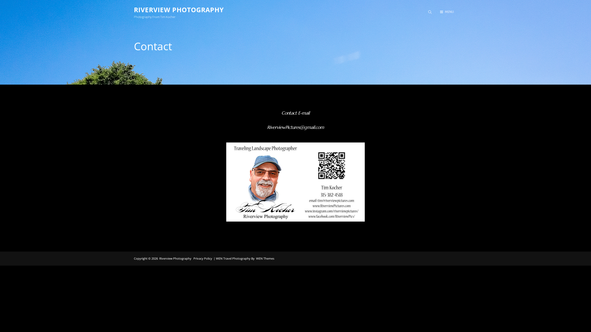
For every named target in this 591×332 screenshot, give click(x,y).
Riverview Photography (179, 9)
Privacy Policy (202, 258)
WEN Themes (265, 258)
